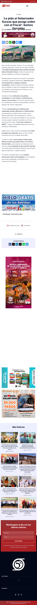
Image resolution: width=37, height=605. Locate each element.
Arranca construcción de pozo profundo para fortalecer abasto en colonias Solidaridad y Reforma (27, 491)
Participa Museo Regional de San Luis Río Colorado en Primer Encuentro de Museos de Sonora (9, 447)
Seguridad (19, 234)
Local (19, 14)
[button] (27, 5)
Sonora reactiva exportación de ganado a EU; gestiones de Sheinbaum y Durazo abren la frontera (9, 512)
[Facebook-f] (30, 1)
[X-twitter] (32, 1)
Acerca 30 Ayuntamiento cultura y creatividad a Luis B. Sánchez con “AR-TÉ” (9, 490)
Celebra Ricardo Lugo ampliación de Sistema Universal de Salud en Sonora (27, 446)
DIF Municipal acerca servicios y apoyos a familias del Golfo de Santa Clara (27, 511)
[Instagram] (34, 1)
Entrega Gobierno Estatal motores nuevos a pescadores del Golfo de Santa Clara (9, 468)
